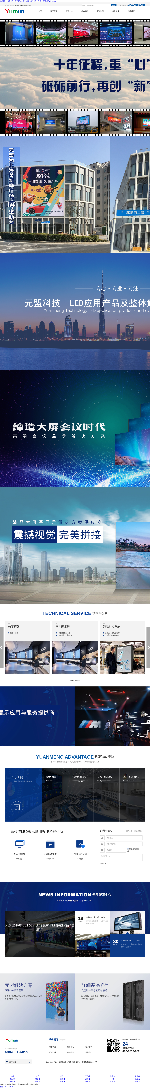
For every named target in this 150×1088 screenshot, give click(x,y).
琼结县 (62, 1079)
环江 (112, 1079)
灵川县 (112, 1082)
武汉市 (62, 1076)
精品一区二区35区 (6, 1087)
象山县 (137, 1079)
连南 (12, 1076)
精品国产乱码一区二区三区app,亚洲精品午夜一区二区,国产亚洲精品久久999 (28, 1)
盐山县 (137, 1076)
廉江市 (12, 1079)
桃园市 (112, 1076)
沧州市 (37, 1082)
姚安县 (62, 1082)
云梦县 (12, 1082)
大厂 (37, 1076)
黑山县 (37, 1079)
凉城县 (87, 1079)
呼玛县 (137, 1082)
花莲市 (87, 1082)
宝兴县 (87, 1076)
